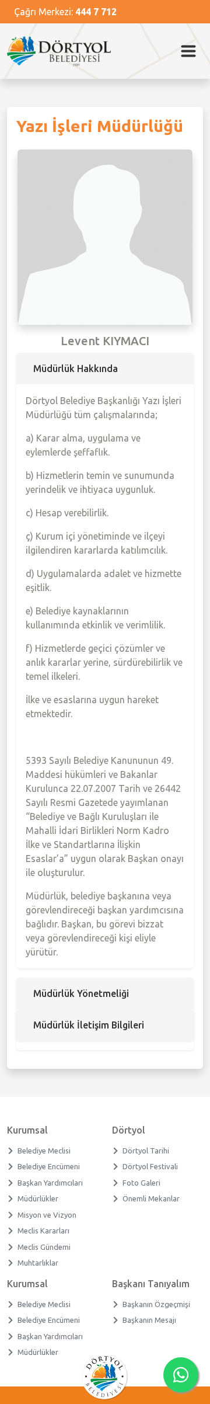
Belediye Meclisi (44, 1150)
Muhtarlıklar (38, 1263)
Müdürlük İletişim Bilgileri (88, 1025)
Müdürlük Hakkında (75, 368)
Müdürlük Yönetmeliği (81, 993)
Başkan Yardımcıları (50, 1183)
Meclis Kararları (43, 1230)
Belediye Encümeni (49, 1166)
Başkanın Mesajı (149, 1320)
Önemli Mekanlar (151, 1198)
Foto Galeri (141, 1183)
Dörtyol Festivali (150, 1166)
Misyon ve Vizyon (47, 1215)
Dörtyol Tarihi (146, 1150)
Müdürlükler (38, 1198)
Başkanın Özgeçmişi (156, 1304)
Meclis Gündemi (44, 1247)
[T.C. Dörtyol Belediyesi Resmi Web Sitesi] (63, 51)
